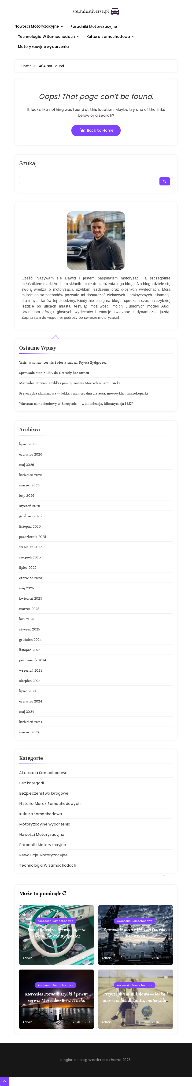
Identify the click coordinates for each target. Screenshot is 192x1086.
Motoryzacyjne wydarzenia (43, 46)
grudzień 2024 (30, 639)
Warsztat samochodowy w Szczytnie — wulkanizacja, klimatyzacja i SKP (76, 404)
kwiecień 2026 (30, 475)
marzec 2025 (29, 609)
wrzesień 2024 (30, 670)
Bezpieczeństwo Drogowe (44, 793)
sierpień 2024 (30, 681)
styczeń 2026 (29, 506)
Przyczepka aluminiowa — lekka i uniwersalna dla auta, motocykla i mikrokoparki (83, 393)
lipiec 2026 (28, 444)
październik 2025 (32, 537)
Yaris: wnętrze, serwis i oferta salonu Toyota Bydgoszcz (63, 362)
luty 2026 (26, 495)
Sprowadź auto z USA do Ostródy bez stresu (54, 373)
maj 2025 (26, 588)
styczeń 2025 (29, 629)
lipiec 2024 (28, 691)
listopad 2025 (30, 526)
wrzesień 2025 (30, 547)
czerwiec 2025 (30, 578)
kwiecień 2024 (30, 722)
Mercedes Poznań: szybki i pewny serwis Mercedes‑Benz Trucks (70, 383)
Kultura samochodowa (108, 36)
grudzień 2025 (30, 516)
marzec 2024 (29, 732)
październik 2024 (32, 660)
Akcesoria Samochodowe (43, 772)
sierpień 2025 (30, 557)
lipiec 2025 (28, 567)
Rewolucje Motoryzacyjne (43, 855)
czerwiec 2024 (30, 701)
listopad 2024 (30, 650)
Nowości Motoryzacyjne (37, 26)
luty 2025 (26, 619)
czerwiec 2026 (30, 454)
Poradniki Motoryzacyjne (93, 26)
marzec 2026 (29, 485)
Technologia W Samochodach (46, 36)
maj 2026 (26, 465)
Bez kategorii (31, 783)
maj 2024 (26, 712)
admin (28, 958)
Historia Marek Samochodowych (50, 803)
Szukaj (28, 163)
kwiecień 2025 (30, 598)
